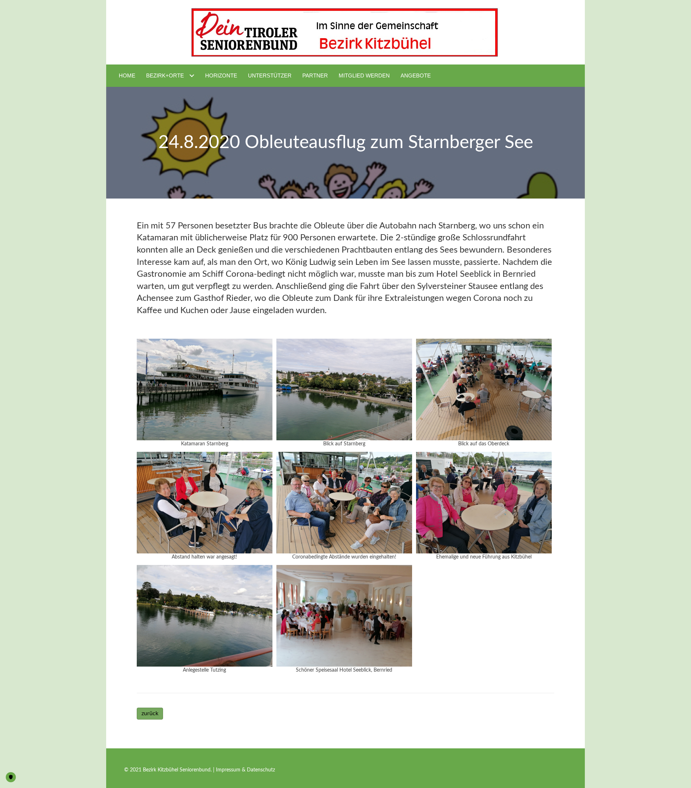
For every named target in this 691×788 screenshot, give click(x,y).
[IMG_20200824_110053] (344, 503)
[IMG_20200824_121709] (204, 616)
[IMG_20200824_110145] (204, 503)
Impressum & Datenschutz (245, 770)
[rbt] (344, 616)
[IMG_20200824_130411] (204, 390)
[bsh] (344, 390)
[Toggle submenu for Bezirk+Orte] (191, 75)
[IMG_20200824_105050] (484, 390)
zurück (149, 713)
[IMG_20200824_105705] (484, 503)
